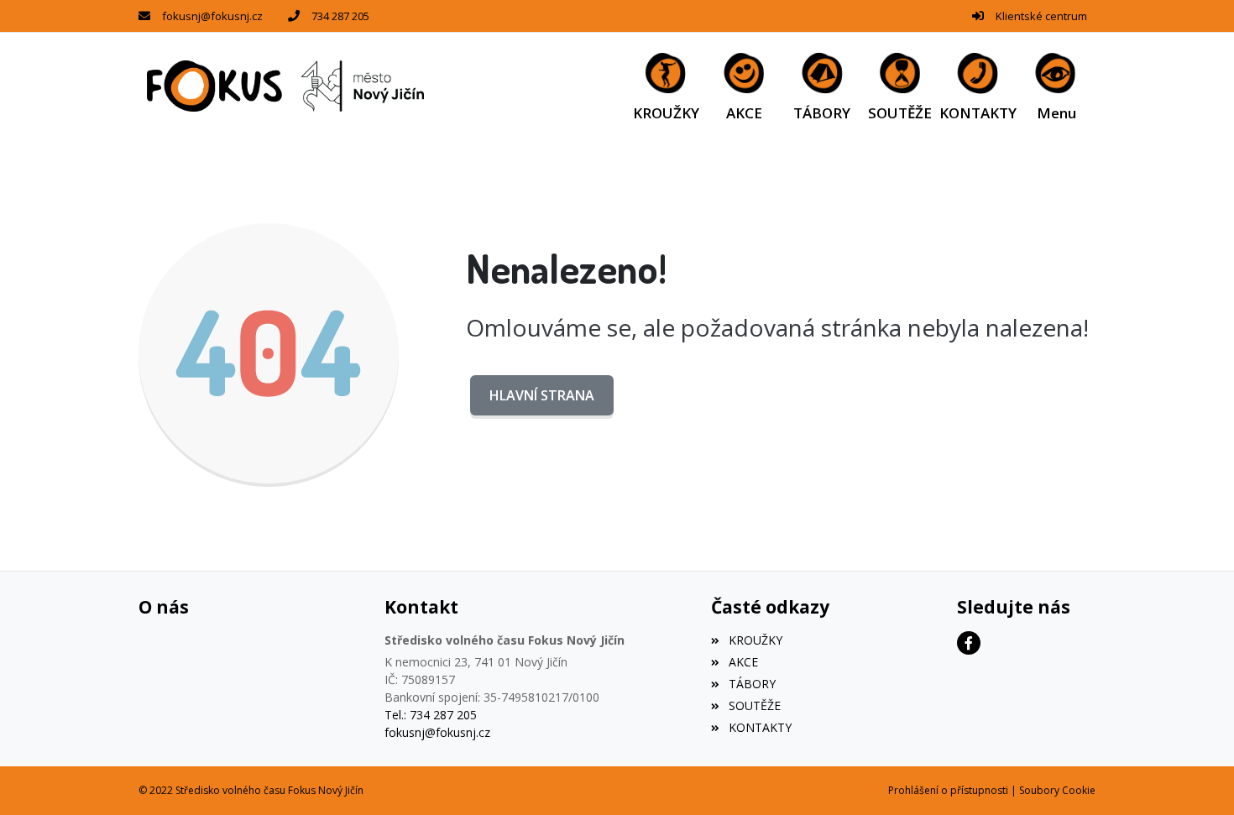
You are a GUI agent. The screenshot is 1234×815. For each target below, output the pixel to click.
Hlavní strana (541, 395)
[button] (1056, 86)
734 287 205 (340, 16)
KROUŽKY (755, 640)
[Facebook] (968, 643)
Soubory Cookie (1057, 790)
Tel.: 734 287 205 (430, 715)
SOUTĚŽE (754, 705)
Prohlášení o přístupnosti (948, 790)
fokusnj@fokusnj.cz (212, 16)
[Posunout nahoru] (1196, 777)
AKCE (743, 662)
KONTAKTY (760, 727)
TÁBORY (752, 684)
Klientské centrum (1041, 16)
